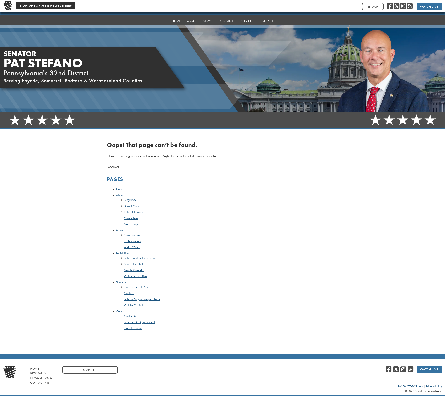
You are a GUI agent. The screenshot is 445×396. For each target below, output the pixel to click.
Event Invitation (133, 328)
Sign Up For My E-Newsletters (45, 5)
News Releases (133, 235)
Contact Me (131, 316)
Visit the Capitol (133, 305)
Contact (121, 311)
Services (121, 282)
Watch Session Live (135, 276)
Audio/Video (132, 247)
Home (176, 21)
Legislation (122, 253)
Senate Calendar (134, 270)
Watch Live (429, 7)
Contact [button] (266, 21)
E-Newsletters (132, 241)
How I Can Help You (136, 287)
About (119, 195)
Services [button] (247, 21)
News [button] (207, 21)
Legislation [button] (226, 21)
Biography (130, 200)
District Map (131, 206)
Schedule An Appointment (139, 322)
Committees (131, 218)
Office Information (134, 212)
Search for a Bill (133, 264)
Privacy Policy (434, 386)
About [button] (192, 21)
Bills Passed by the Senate (139, 258)
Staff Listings (131, 224)
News (119, 230)
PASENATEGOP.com (410, 386)
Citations (129, 293)
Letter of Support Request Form (142, 299)
